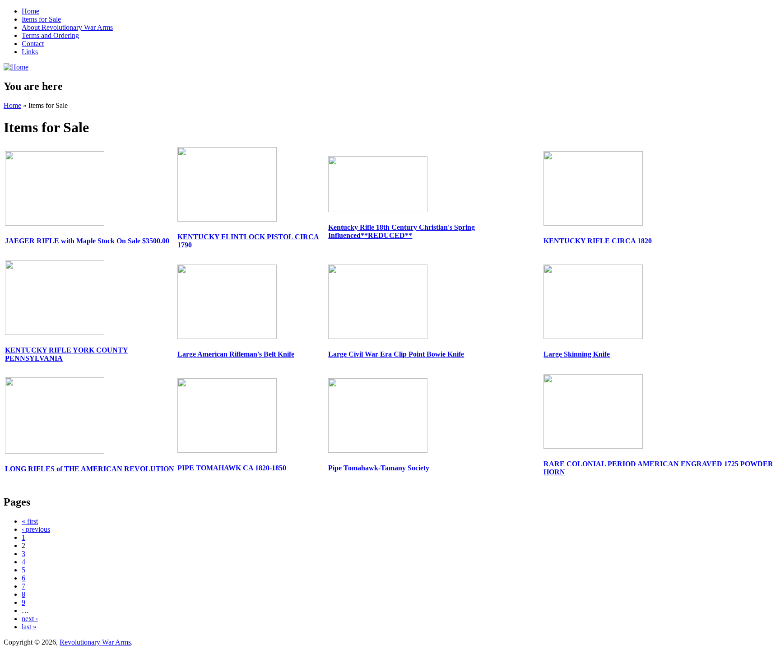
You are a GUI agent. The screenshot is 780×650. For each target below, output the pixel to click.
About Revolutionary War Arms (67, 27)
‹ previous (36, 529)
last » (29, 627)
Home (30, 11)
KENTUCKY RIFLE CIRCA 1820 (597, 241)
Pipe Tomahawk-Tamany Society (378, 468)
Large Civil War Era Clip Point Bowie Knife (396, 354)
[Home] (16, 67)
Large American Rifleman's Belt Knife (235, 354)
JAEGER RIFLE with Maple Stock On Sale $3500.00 (87, 241)
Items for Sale (41, 19)
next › (30, 618)
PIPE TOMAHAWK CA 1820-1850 (231, 468)
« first (30, 521)
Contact (33, 43)
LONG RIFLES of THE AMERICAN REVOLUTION (89, 469)
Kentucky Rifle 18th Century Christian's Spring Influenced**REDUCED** (401, 231)
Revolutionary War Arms (95, 642)
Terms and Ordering (50, 35)
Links (30, 52)
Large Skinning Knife (576, 354)
